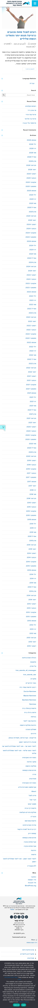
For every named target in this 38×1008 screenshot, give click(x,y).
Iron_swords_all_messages (26, 670)
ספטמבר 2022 (31, 338)
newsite (33, 662)
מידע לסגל (32, 796)
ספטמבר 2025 (31, 186)
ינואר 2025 (32, 220)
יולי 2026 (32, 144)
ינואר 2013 (32, 642)
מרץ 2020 (32, 452)
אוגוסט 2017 (31, 482)
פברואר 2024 (31, 267)
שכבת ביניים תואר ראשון (27, 742)
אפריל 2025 (31, 208)
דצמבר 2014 (31, 553)
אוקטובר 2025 (31, 182)
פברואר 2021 (31, 418)
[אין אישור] (35, 984)
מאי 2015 (33, 532)
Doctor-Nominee (30, 691)
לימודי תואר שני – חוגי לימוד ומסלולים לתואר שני (19, 746)
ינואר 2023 (32, 321)
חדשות (33, 855)
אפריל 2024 (31, 258)
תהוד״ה (33, 817)
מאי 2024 (32, 254)
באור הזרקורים (31, 683)
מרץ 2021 (32, 414)
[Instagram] (26, 917)
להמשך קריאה (28, 68)
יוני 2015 (33, 528)
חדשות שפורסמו (30, 821)
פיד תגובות (32, 883)
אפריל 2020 (31, 448)
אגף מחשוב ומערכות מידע (27, 787)
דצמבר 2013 (31, 604)
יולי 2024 (32, 246)
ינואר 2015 (32, 549)
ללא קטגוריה (31, 866)
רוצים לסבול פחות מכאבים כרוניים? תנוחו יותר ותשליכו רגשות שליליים (21, 36)
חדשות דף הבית (30, 808)
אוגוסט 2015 (31, 520)
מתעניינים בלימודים (27, 954)
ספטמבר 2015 (31, 515)
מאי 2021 (32, 406)
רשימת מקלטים (30, 106)
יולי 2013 (32, 625)
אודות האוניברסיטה (29, 825)
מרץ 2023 (32, 313)
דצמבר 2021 (31, 376)
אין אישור (16, 1005)
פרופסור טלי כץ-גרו (29, 123)
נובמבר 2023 (31, 279)
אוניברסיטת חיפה (28, 950)
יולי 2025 (32, 195)
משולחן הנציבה (31, 729)
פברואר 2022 (31, 368)
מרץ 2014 (32, 591)
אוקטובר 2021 (31, 385)
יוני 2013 (33, 629)
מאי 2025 (32, 203)
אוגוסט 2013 (31, 621)
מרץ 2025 (32, 212)
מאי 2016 (32, 494)
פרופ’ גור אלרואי (30, 119)
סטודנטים (32, 779)
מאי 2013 (32, 633)
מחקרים (7, 44)
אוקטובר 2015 (31, 511)
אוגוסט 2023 (31, 292)
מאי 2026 (32, 153)
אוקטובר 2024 (31, 233)
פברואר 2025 (31, 216)
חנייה (34, 774)
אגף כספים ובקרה (30, 842)
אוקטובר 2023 (31, 283)
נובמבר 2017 (31, 473)
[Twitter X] (19, 917)
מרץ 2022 (32, 364)
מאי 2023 (32, 305)
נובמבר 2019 (31, 465)
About (33, 791)
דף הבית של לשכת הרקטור (26, 829)
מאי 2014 (32, 583)
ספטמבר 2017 (31, 477)
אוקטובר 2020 (31, 435)
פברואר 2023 (31, 317)
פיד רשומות (32, 880)
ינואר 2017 (32, 486)
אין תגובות (30, 47)
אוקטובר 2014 (31, 562)
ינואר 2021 (32, 423)
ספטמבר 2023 (31, 288)
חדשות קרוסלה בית (29, 708)
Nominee (32, 704)
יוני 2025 (32, 199)
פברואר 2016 (31, 498)
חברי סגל (33, 800)
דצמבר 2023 (31, 275)
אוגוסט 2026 (31, 140)
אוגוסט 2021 (31, 393)
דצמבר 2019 (31, 461)
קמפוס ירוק (32, 833)
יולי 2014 (32, 574)
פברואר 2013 (31, 638)
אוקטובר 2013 (31, 612)
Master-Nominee (30, 696)
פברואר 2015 (31, 545)
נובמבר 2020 (31, 431)
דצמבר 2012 (31, 646)
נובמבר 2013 (31, 608)
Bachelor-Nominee (29, 700)
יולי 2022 (32, 347)
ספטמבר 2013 (31, 617)
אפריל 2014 (32, 587)
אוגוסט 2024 (31, 241)
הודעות (33, 850)
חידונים (33, 734)
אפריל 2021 (32, 410)
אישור (23, 1005)
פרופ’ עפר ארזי (31, 115)
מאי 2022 (32, 355)
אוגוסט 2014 (31, 570)
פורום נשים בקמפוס (29, 770)
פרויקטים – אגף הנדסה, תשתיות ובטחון (22, 738)
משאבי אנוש (32, 804)
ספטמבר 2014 (31, 566)
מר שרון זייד (32, 110)
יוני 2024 (32, 250)
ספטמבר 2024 (31, 237)
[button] (19, 950)
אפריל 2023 (31, 309)
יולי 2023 (32, 296)
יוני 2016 (33, 490)
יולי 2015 (33, 524)
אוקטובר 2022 (31, 334)
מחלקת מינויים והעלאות (27, 812)
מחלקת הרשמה (30, 766)
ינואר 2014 (32, 600)
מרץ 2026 (32, 161)
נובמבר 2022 (31, 330)
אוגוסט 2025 (31, 191)
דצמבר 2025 (31, 174)
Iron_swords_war (29, 675)
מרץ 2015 (32, 541)
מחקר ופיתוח (31, 762)
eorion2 (33, 44)
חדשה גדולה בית (30, 713)
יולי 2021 (32, 397)
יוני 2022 (32, 351)
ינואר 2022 (32, 372)
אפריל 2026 (31, 157)
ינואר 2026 (32, 170)
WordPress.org (30, 886)
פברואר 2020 (31, 456)
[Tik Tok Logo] (11, 917)
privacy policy (24, 1002)
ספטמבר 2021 (31, 389)
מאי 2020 (32, 444)
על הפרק (33, 666)
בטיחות (33, 717)
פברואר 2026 (31, 165)
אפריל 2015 (32, 536)
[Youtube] (15, 917)
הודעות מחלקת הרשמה (28, 725)
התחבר (33, 877)
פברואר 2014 (31, 595)
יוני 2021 (33, 401)
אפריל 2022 (31, 359)
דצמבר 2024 (31, 224)
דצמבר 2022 (31, 326)
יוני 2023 (32, 300)
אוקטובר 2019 (31, 469)
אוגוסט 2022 (31, 342)
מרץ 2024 (32, 262)
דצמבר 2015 (31, 503)
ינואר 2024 (32, 271)
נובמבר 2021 (31, 380)
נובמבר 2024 (31, 229)
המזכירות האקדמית (29, 758)
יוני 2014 (33, 579)
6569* (12, 909)
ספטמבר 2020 (30, 439)
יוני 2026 (32, 148)
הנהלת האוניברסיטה (29, 658)
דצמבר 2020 (31, 427)
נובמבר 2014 (31, 557)
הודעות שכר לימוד (29, 721)
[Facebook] (22, 917)
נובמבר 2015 (31, 507)
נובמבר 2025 (31, 178)
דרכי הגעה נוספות (32, 943)
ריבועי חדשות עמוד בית (28, 687)
